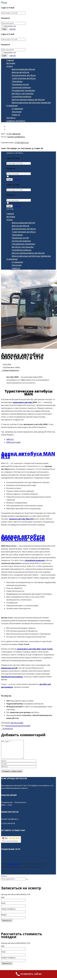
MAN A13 (9, 439)
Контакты (11, 117)
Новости (16, 114)
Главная (10, 60)
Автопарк (10, 63)
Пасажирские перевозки (23, 90)
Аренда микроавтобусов (23, 69)
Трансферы (17, 81)
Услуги (9, 66)
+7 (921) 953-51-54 (21, 142)
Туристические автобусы (24, 78)
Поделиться (7, 728)
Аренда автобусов (20, 72)
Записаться (6, 920)
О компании (12, 105)
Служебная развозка (21, 96)
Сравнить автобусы (15, 120)
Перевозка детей (20, 84)
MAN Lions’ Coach (13, 442)
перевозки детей (9, 668)
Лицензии (16, 111)
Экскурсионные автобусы (24, 75)
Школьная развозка (21, 87)
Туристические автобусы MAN (17, 725)
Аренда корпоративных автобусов (28, 99)
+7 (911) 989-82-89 (13, 134)
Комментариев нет (10, 370)
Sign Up (12, 29)
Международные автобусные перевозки (31, 102)
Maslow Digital (13, 864)
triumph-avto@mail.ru (16, 137)
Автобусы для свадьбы (23, 93)
